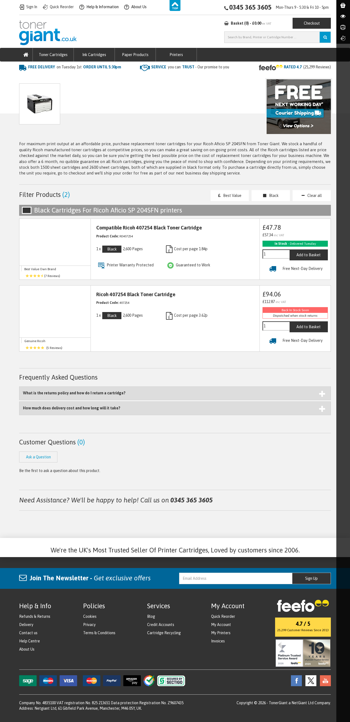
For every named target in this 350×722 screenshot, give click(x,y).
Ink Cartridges (94, 55)
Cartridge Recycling (164, 633)
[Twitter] (309, 680)
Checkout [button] (312, 23)
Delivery (26, 624)
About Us (26, 649)
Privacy (89, 624)
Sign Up (311, 578)
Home (25, 78)
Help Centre (29, 641)
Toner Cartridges (53, 55)
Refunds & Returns (34, 616)
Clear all (314, 195)
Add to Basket (308, 255)
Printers (176, 55)
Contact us (28, 633)
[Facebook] (295, 680)
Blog (151, 616)
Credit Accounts (160, 624)
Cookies (90, 616)
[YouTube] (324, 680)
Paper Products (135, 55)
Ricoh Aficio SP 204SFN (114, 78)
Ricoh (81, 78)
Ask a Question (135, 106)
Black (274, 195)
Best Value (232, 195)
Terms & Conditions (99, 633)
